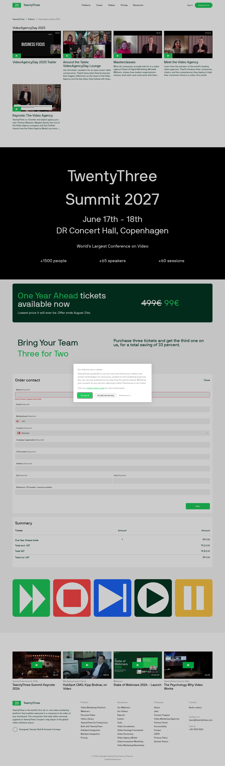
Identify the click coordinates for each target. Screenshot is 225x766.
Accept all (85, 395)
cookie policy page (95, 388)
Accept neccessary (105, 395)
